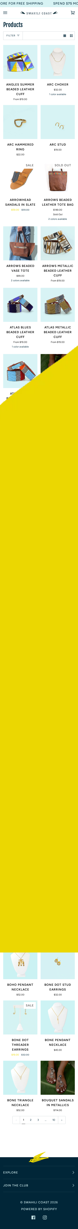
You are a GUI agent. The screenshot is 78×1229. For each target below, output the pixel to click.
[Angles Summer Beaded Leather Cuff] (20, 62)
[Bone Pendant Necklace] (58, 1017)
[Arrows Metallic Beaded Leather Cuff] (58, 243)
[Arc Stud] (58, 122)
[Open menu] (9, 12)
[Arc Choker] (58, 62)
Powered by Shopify (39, 1209)
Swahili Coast (36, 1202)
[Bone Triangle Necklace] (20, 1078)
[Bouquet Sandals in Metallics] (58, 1078)
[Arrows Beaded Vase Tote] (20, 243)
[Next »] (62, 1120)
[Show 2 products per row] (71, 36)
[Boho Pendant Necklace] (20, 962)
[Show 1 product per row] (64, 36)
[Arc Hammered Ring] (20, 122)
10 (53, 1119)
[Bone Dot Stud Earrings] (58, 962)
